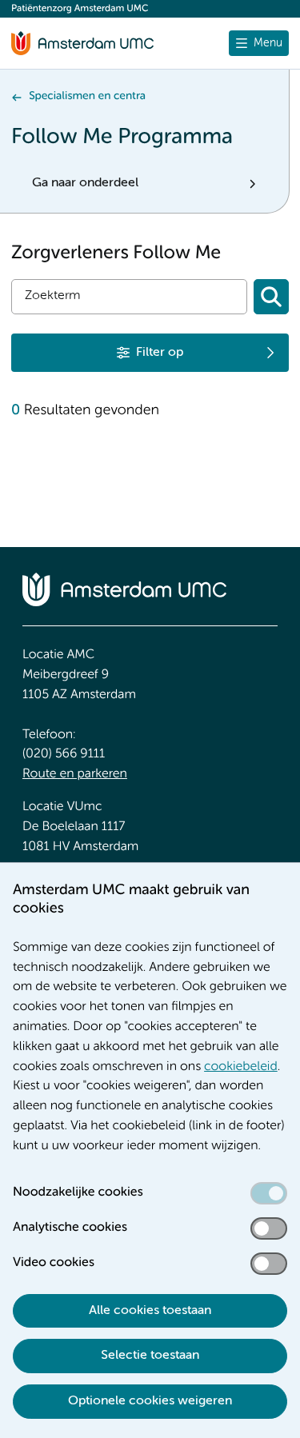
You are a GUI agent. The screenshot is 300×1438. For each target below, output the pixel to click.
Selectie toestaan (150, 1355)
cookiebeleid (241, 1067)
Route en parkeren (74, 774)
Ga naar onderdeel (85, 183)
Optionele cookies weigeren (150, 1401)
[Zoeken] (271, 296)
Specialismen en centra (87, 96)
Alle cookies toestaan (150, 1310)
